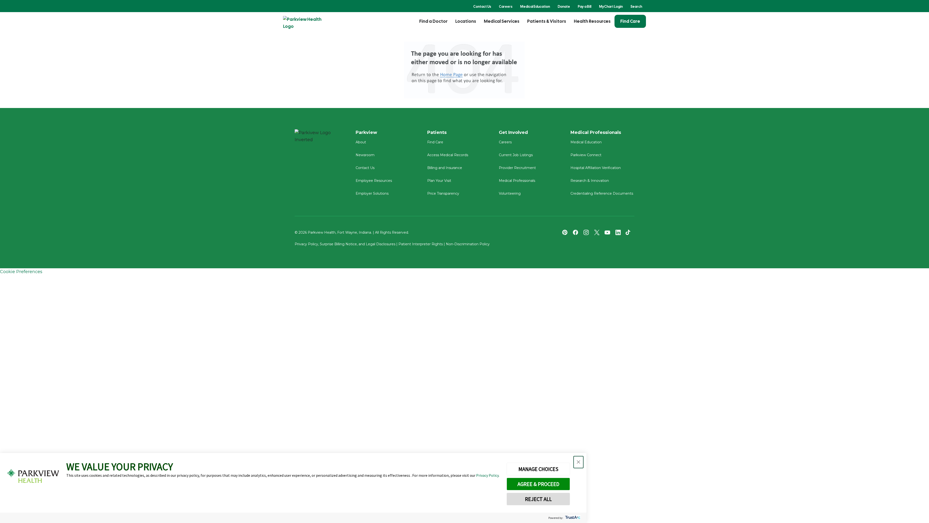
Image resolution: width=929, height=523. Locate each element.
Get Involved (513, 132)
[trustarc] (572, 518)
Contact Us (482, 6)
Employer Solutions (372, 193)
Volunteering (510, 193)
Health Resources (592, 21)
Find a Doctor (433, 21)
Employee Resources (374, 180)
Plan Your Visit (439, 180)
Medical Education (535, 6)
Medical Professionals (517, 180)
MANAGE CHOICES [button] (538, 469)
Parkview (366, 132)
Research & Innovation (589, 180)
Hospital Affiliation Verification (595, 168)
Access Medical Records (447, 155)
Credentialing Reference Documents (601, 193)
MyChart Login (611, 6)
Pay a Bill (584, 6)
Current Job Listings (516, 155)
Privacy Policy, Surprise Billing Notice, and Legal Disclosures (345, 244)
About (361, 142)
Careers (505, 6)
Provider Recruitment (517, 168)
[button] (578, 462)
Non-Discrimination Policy (468, 244)
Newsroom (365, 155)
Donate (564, 6)
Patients (437, 132)
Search (636, 6)
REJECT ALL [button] (538, 499)
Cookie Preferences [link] (21, 271)
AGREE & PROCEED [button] (538, 484)
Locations (465, 21)
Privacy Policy (487, 475)
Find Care (630, 21)
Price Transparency (443, 193)
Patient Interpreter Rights (420, 244)
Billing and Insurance (444, 168)
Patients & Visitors (546, 21)
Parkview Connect (585, 155)
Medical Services (501, 21)
